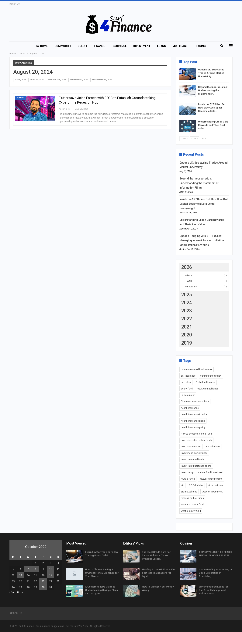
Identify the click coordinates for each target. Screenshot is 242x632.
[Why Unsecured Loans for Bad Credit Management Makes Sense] (188, 591)
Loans (161, 46)
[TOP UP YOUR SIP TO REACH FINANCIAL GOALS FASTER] (188, 556)
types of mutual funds (192, 498)
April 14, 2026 (36, 80)
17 (50, 575)
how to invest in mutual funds (196, 440)
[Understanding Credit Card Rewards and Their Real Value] (187, 126)
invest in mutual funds (192, 459)
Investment (141, 46)
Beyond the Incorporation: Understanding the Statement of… (212, 90)
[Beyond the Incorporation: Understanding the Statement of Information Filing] (187, 91)
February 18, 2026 (57, 80)
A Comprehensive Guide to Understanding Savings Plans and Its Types (101, 590)
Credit (82, 46)
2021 (186, 327)
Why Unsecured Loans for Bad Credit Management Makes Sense (213, 590)
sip (182, 485)
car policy (186, 382)
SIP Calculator (196, 485)
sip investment (215, 485)
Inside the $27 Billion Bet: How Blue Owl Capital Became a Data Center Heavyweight (203, 204)
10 (50, 569)
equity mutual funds (207, 388)
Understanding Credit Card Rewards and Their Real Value (213, 125)
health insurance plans (193, 421)
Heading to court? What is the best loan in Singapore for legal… (158, 573)
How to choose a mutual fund (196, 433)
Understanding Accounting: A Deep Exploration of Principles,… (215, 573)
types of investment (212, 491)
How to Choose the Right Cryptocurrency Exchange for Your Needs (102, 573)
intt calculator (213, 446)
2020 (186, 335)
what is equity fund (191, 511)
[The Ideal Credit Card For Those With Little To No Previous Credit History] (131, 556)
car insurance (188, 376)
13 (20, 575)
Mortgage (179, 46)
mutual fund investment (210, 472)
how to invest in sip (191, 446)
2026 (186, 267)
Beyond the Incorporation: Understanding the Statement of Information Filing (199, 183)
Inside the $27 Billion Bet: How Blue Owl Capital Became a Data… (212, 107)
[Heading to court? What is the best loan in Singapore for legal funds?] (131, 574)
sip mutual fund (189, 491)
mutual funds (188, 479)
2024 (186, 302)
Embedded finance (205, 382)
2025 (186, 294)
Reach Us (14, 3)
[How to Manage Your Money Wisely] (131, 591)
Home (44, 46)
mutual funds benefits (211, 479)
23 (43, 581)
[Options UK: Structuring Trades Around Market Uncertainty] (187, 74)
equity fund (187, 388)
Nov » (20, 592)
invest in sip (187, 472)
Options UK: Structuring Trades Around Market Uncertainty (211, 73)
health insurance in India (194, 414)
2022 (186, 318)
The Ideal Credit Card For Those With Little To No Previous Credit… (156, 555)
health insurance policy (193, 427)
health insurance (190, 408)
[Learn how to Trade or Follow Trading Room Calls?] (74, 556)
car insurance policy (210, 376)
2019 (186, 343)
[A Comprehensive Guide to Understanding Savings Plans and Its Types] (74, 591)
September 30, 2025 (102, 80)
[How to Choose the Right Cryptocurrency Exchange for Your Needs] (74, 574)
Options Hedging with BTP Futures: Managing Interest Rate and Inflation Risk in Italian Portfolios (201, 240)
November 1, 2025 (79, 80)
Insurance (119, 46)
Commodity (62, 46)
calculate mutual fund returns (196, 369)
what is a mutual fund (192, 504)
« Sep (12, 592)
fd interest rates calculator (195, 401)
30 (43, 587)
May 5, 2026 (20, 80)
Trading (200, 46)
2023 (186, 311)
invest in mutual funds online (196, 466)
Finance (99, 46)
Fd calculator (188, 395)
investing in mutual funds (194, 453)
